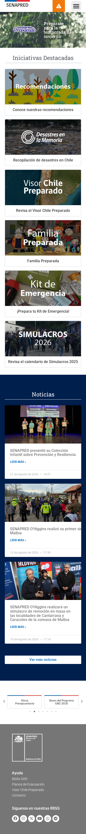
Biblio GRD (19, 779)
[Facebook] (15, 818)
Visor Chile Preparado (28, 790)
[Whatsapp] (47, 818)
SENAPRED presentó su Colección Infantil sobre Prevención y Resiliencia (43, 452)
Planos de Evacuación (28, 784)
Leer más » (18, 462)
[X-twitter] (31, 818)
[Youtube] (39, 818)
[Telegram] (55, 818)
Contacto (19, 795)
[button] (76, 6)
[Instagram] (23, 818)
